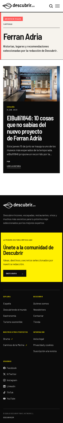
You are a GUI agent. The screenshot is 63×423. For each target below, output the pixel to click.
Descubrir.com (8, 417)
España (7, 303)
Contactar (38, 315)
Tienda (36, 322)
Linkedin (11, 386)
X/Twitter (11, 374)
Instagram (12, 380)
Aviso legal (38, 338)
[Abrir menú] (58, 6)
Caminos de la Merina (13, 345)
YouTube (11, 398)
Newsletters (39, 309)
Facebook (12, 368)
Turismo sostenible (12, 322)
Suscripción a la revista (45, 351)
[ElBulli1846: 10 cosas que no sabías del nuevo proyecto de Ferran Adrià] (31, 119)
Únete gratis (15, 273)
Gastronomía (9, 315)
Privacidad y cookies (43, 345)
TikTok (10, 392)
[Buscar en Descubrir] (51, 6)
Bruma (6, 338)
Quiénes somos (41, 303)
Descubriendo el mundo (15, 309)
